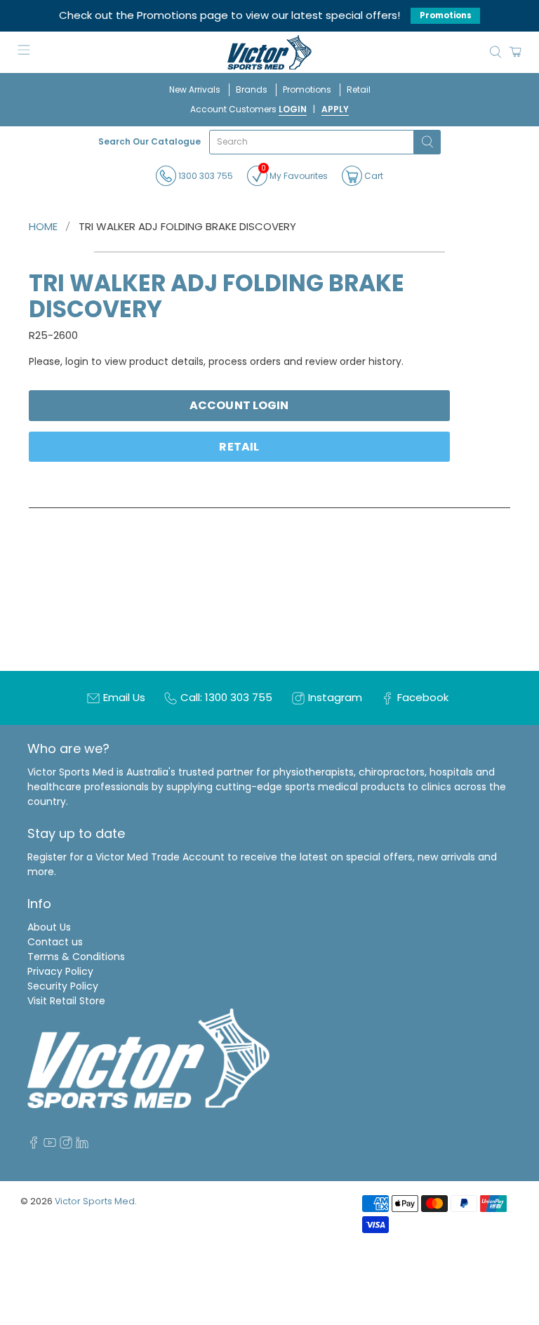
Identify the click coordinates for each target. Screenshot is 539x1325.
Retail (359, 89)
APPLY (335, 109)
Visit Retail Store (66, 1001)
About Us (49, 927)
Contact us (55, 942)
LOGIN (293, 109)
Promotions (446, 15)
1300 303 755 (204, 176)
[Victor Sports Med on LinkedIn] (82, 1145)
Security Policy (62, 986)
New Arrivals (194, 89)
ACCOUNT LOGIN (238, 405)
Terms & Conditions (76, 957)
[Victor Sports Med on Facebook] (33, 1145)
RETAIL (239, 447)
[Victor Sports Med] (269, 52)
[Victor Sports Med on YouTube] (50, 1145)
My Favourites (294, 174)
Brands (251, 89)
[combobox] (311, 142)
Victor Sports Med (95, 1201)
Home (43, 226)
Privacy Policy (60, 971)
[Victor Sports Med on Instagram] (66, 1145)
